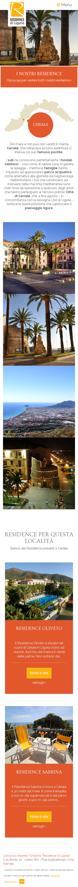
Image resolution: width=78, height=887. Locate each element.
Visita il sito (39, 673)
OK (21, 881)
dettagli (38, 683)
